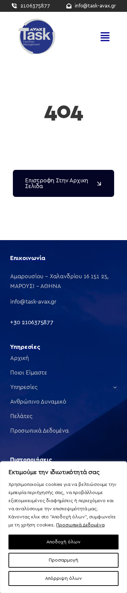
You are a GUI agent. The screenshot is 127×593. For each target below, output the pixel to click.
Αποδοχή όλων (63, 542)
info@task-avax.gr (33, 302)
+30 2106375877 (32, 322)
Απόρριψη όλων (63, 578)
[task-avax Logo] (35, 20)
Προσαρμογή (63, 560)
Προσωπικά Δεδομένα (80, 525)
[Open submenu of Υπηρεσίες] (113, 387)
